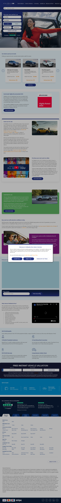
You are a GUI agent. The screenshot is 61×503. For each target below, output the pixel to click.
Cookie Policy (27, 255)
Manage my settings (42, 258)
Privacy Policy (35, 255)
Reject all (28, 258)
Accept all (17, 258)
